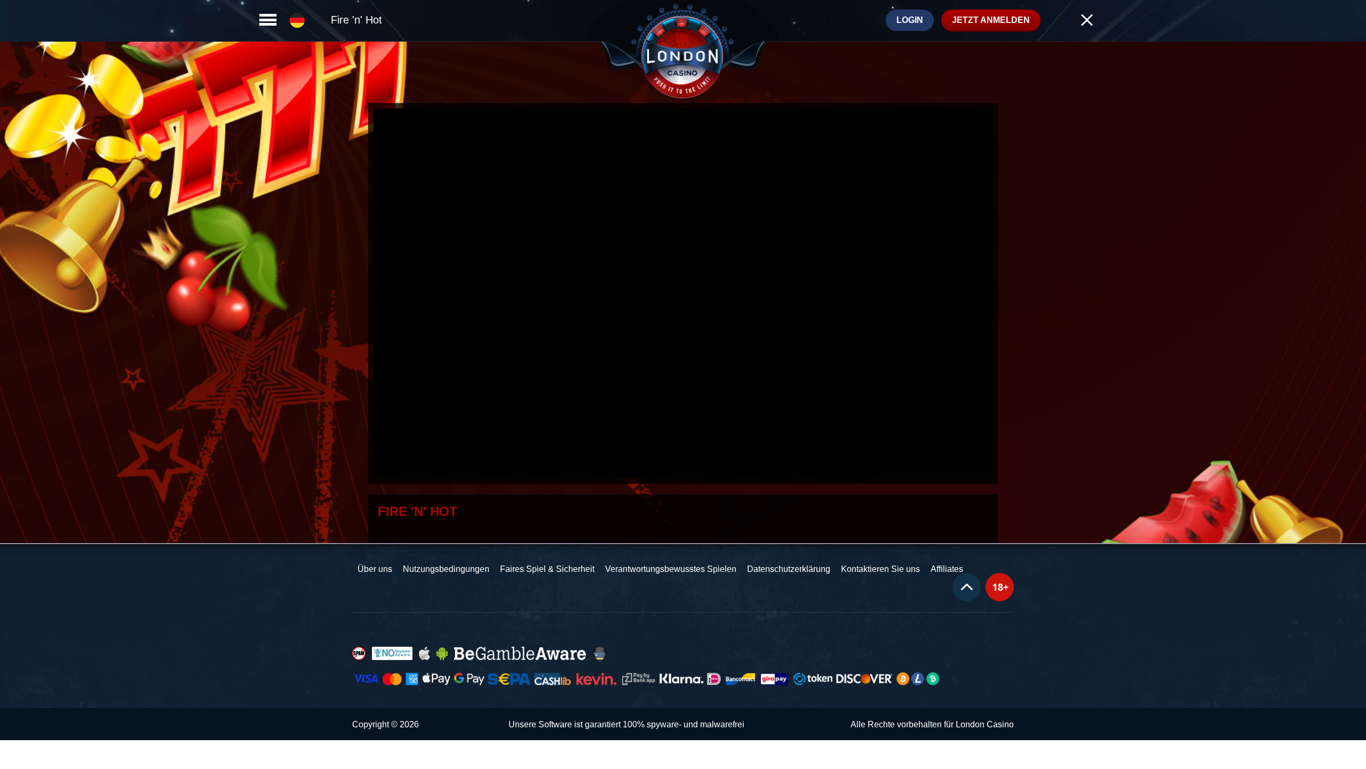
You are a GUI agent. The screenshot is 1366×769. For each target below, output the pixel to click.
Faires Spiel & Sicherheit (547, 569)
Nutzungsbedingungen (446, 569)
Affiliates (947, 569)
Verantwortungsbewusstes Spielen (670, 569)
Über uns (375, 569)
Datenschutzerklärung (788, 569)
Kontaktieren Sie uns (880, 569)
